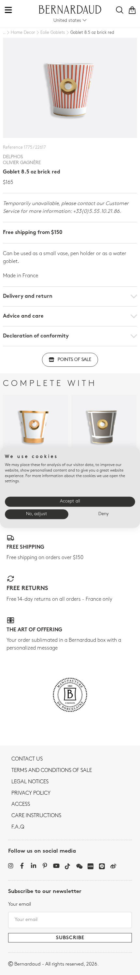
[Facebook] (22, 865)
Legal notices (30, 782)
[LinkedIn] (33, 865)
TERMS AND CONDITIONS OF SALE (51, 770)
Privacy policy (30, 793)
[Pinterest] (44, 865)
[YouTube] (56, 865)
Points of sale (74, 359)
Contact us (27, 759)
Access (20, 804)
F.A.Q (17, 827)
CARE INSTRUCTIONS (36, 815)
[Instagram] (10, 865)
